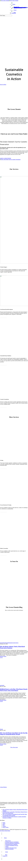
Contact (4, 826)
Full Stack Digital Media (5, 830)
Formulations (2, 642)
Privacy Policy (6, 827)
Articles (6, 846)
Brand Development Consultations (12, 843)
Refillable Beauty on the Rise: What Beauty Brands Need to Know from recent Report (13, 689)
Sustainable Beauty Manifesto (11, 844)
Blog (4, 824)
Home (4, 822)
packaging (2, 685)
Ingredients (7, 642)
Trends (1, 729)
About (4, 823)
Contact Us (5, 855)
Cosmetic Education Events (11, 847)
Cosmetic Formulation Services (11, 845)
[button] (3, 84)
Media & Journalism (9, 849)
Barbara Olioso (3, 656)
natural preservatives (14, 642)
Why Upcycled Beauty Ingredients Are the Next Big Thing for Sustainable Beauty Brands (13, 733)
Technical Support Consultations (12, 841)
